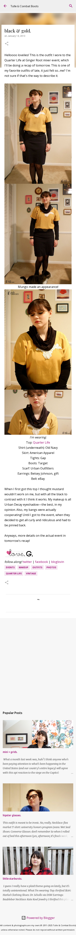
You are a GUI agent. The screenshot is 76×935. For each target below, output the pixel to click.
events (10, 567)
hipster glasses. (12, 815)
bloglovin (57, 562)
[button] (6, 44)
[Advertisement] (38, 662)
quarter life (14, 573)
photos (51, 567)
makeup (23, 567)
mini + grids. (10, 752)
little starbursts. (12, 878)
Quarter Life (41, 442)
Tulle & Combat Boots (24, 6)
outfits (37, 567)
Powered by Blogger (40, 918)
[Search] (71, 5)
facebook (41, 562)
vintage (31, 573)
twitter (27, 562)
